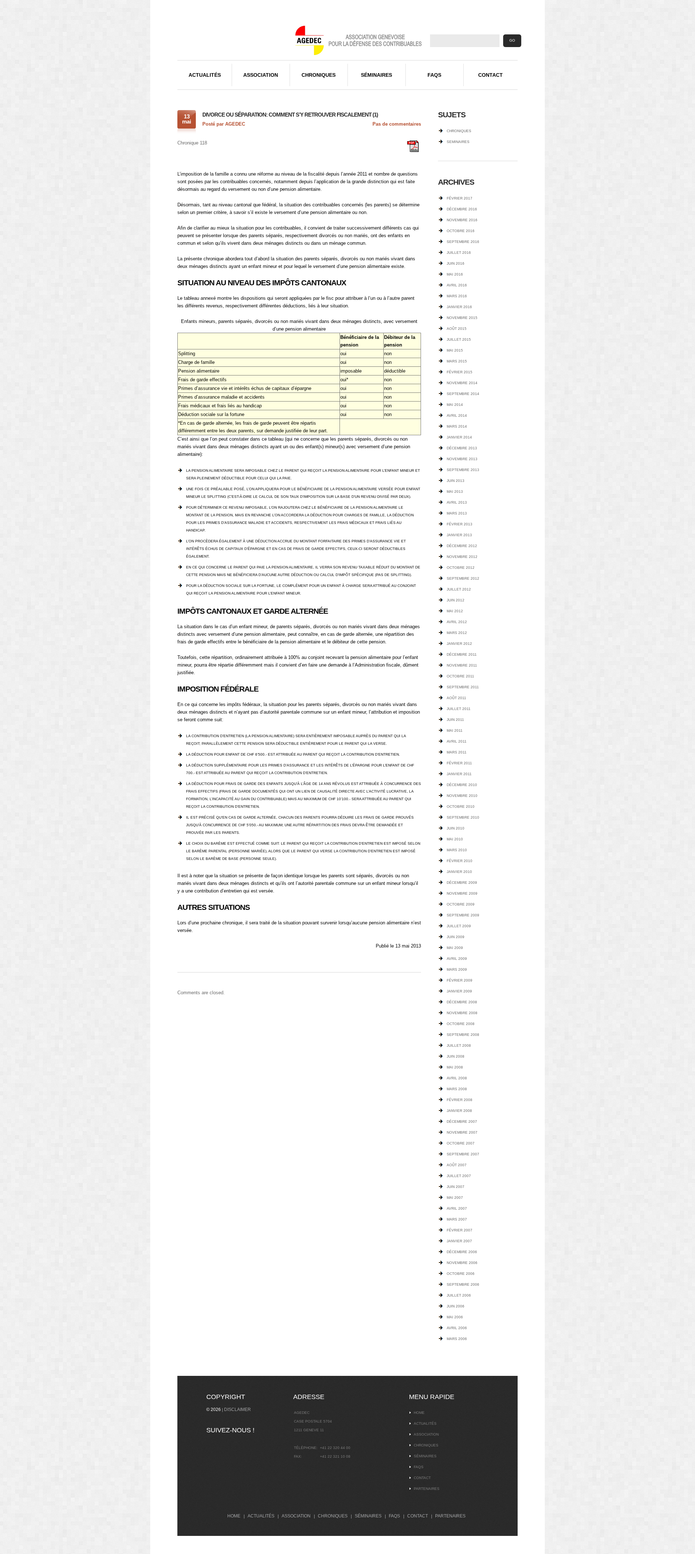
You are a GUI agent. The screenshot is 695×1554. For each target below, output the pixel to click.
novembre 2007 (462, 1132)
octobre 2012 (461, 568)
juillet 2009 (459, 926)
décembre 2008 (462, 1002)
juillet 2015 (459, 339)
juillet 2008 (459, 1045)
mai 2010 (455, 839)
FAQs (434, 75)
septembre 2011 (463, 687)
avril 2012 (457, 622)
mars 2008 (457, 1089)
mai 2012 (455, 611)
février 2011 (459, 763)
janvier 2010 (459, 872)
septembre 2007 (463, 1154)
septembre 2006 (463, 1284)
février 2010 (459, 861)
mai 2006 (455, 1317)
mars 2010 (457, 850)
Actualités (205, 75)
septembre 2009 (463, 915)
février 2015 (459, 372)
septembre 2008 (463, 1035)
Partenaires (426, 1489)
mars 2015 (457, 361)
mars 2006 (457, 1339)
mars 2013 (457, 513)
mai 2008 (455, 1067)
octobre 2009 (461, 904)
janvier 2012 (459, 644)
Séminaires (376, 75)
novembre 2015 (462, 318)
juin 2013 (455, 481)
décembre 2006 (462, 1252)
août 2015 (457, 329)
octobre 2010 (461, 806)
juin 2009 (455, 937)
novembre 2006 (462, 1263)
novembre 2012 (462, 557)
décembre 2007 (462, 1122)
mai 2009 (455, 948)
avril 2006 (457, 1328)
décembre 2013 (462, 448)
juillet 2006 (459, 1295)
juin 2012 (455, 600)
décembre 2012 (462, 546)
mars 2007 (457, 1219)
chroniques (459, 131)
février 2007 (459, 1230)
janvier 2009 (459, 991)
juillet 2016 (459, 253)
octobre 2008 (461, 1024)
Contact (490, 75)
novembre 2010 (462, 796)
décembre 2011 (462, 654)
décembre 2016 (462, 209)
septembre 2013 (463, 470)
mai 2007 (455, 1198)
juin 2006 (455, 1306)
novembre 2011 (462, 665)
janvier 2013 (459, 535)
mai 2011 (455, 730)
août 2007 (457, 1165)
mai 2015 (455, 350)
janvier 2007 (459, 1241)
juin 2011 (455, 720)
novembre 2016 (462, 220)
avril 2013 (457, 502)
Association (260, 75)
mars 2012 (457, 633)
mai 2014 (455, 405)
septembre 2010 (463, 817)
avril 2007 (457, 1208)
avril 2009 (457, 959)
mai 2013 (455, 492)
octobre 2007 (461, 1143)
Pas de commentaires (396, 124)
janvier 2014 (459, 437)
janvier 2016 (459, 307)
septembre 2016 (463, 242)
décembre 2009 (462, 883)
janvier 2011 (459, 774)
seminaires (458, 142)
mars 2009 (457, 969)
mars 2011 (457, 752)
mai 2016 (455, 274)
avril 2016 (457, 285)
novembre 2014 (462, 383)
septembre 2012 (463, 578)
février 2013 (459, 524)
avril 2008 (457, 1078)
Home (419, 1413)
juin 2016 (455, 263)
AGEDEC (235, 124)
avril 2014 (457, 415)
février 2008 (459, 1100)
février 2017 (459, 198)
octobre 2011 (460, 676)
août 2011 (456, 698)
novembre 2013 (462, 459)
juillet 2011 (459, 709)
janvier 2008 (459, 1111)
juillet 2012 (459, 589)
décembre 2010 (462, 785)
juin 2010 (455, 828)
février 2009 (459, 980)
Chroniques (319, 75)
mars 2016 (457, 296)
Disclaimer (237, 1409)
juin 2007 (455, 1187)
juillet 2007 (459, 1176)
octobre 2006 (461, 1274)
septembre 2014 (463, 394)
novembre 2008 (462, 1013)
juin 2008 (455, 1056)
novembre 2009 (462, 893)
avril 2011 (457, 741)
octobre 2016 (461, 231)
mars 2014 (457, 426)
